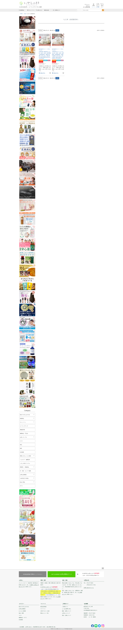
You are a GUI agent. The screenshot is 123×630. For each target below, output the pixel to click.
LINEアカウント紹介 (45, 611)
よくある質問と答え (66, 608)
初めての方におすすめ (25, 414)
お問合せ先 (86, 580)
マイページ (43, 603)
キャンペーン (32, 10)
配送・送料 (43, 580)
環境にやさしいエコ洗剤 (25, 455)
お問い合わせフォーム (89, 587)
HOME (21, 13)
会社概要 (86, 603)
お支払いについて (66, 613)
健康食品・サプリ (23, 617)
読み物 (47, 10)
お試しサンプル (23, 437)
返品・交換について (66, 615)
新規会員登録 (43, 606)
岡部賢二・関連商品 (24, 467)
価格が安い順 (46, 30)
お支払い (21, 580)
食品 (25, 13)
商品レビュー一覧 (44, 613)
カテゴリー (21, 603)
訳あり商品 (22, 482)
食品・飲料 (21, 613)
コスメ (20, 615)
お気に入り (39, 10)
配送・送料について (66, 611)
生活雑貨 (21, 619)
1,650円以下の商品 (24, 478)
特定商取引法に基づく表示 (39, 626)
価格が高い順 (52, 30)
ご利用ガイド (57, 10)
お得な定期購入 (23, 474)
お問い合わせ (29, 626)
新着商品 (22, 10)
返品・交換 (64, 580)
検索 (103, 10)
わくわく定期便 (22, 611)
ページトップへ (103, 568)
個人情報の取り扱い (51, 626)
